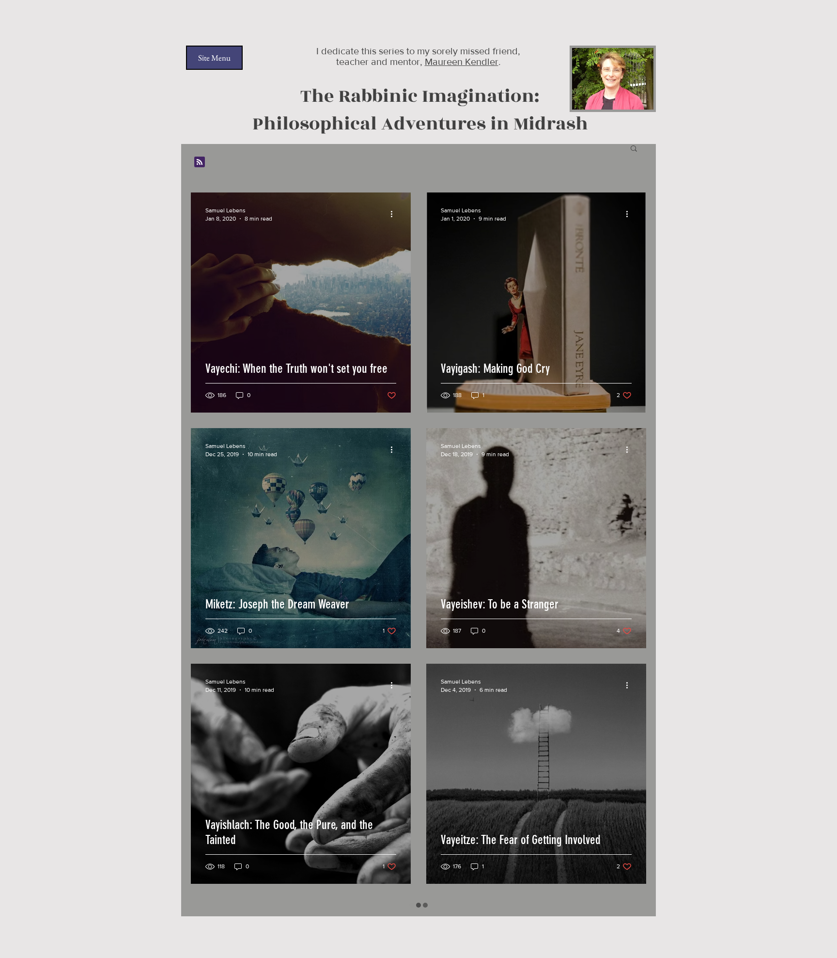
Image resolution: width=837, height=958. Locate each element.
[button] (633, 149)
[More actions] (395, 214)
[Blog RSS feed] (199, 162)
